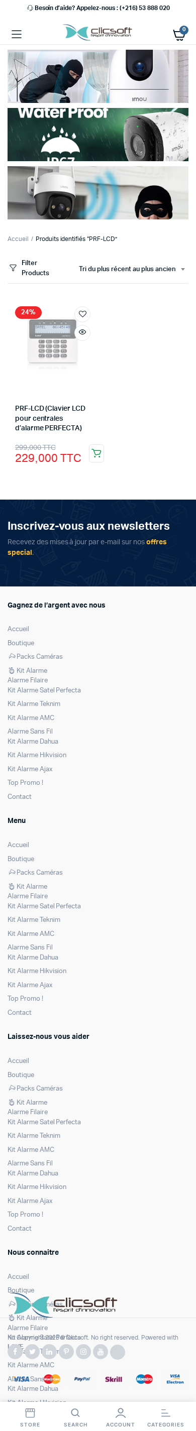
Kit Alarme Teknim (34, 704)
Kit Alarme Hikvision (37, 755)
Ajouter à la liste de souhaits (82, 314)
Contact (20, 797)
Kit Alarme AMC (31, 718)
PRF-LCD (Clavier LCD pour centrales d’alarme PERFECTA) (50, 418)
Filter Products (35, 268)
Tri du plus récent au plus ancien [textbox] (127, 269)
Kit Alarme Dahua (33, 742)
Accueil (18, 239)
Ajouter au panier (96, 453)
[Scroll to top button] (180, 1391)
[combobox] (131, 270)
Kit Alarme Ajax (30, 769)
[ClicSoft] (98, 34)
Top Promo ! (25, 783)
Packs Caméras (40, 657)
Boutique (21, 643)
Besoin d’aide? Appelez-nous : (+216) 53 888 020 (102, 8)
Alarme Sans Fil (30, 732)
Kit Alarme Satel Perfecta (44, 690)
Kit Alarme (32, 671)
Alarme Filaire (28, 680)
